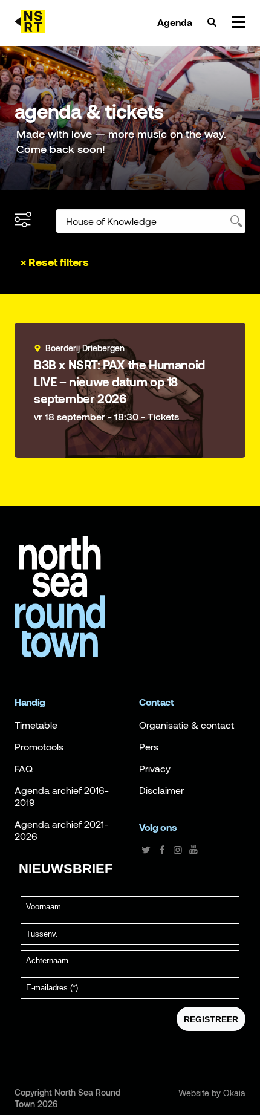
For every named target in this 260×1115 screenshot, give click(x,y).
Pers (148, 746)
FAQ (24, 768)
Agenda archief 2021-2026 (61, 830)
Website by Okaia (211, 1093)
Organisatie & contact (186, 725)
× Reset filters (55, 262)
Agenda (174, 22)
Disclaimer (161, 790)
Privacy (155, 768)
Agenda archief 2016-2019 (62, 796)
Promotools (39, 746)
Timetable (36, 725)
